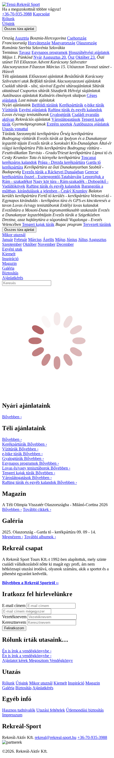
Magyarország (63, 43)
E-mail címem (14, 605)
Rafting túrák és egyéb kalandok (75, 109)
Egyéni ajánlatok (33, 109)
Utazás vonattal (15, 129)
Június (72, 239)
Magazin (9, 263)
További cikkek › (37, 509)
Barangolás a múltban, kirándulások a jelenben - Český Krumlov (52, 188)
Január (7, 239)
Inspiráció (10, 258)
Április (48, 239)
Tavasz (24, 52)
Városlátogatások (65, 119)
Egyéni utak (12, 249)
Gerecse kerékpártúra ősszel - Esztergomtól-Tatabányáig (50, 174)
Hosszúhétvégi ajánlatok (89, 52)
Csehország (76, 38)
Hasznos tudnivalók (18, 710)
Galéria (8, 268)
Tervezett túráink (97, 224)
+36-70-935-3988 (17, 14)
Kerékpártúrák (71, 105)
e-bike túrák (94, 105)
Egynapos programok (50, 52)
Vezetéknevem (15, 616)
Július (83, 239)
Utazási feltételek (50, 710)
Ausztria (22, 38)
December (65, 244)
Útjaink (8, 23)
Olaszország (86, 43)
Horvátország (39, 43)
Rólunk (8, 18)
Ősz (71, 57)
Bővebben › (12, 509)
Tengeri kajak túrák (38, 224)
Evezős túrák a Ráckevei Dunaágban (53, 172)
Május (60, 239)
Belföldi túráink (45, 105)
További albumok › (40, 537)
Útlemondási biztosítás (85, 710)
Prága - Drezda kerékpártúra (61, 162)
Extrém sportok (59, 124)
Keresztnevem (14, 622)
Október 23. (86, 57)
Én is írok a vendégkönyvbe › (26, 651)
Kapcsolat (41, 14)
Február (20, 239)
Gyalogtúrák (60, 114)
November (46, 244)
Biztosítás (10, 273)
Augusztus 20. (55, 57)
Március (35, 239)
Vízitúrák (10, 109)
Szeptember (12, 244)
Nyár (37, 57)
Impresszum (12, 715)
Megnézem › (12, 537)
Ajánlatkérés (12, 277)
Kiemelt (8, 254)
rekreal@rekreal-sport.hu (55, 737)
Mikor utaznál (13, 234)
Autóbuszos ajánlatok (91, 124)
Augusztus (97, 239)
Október (30, 244)
